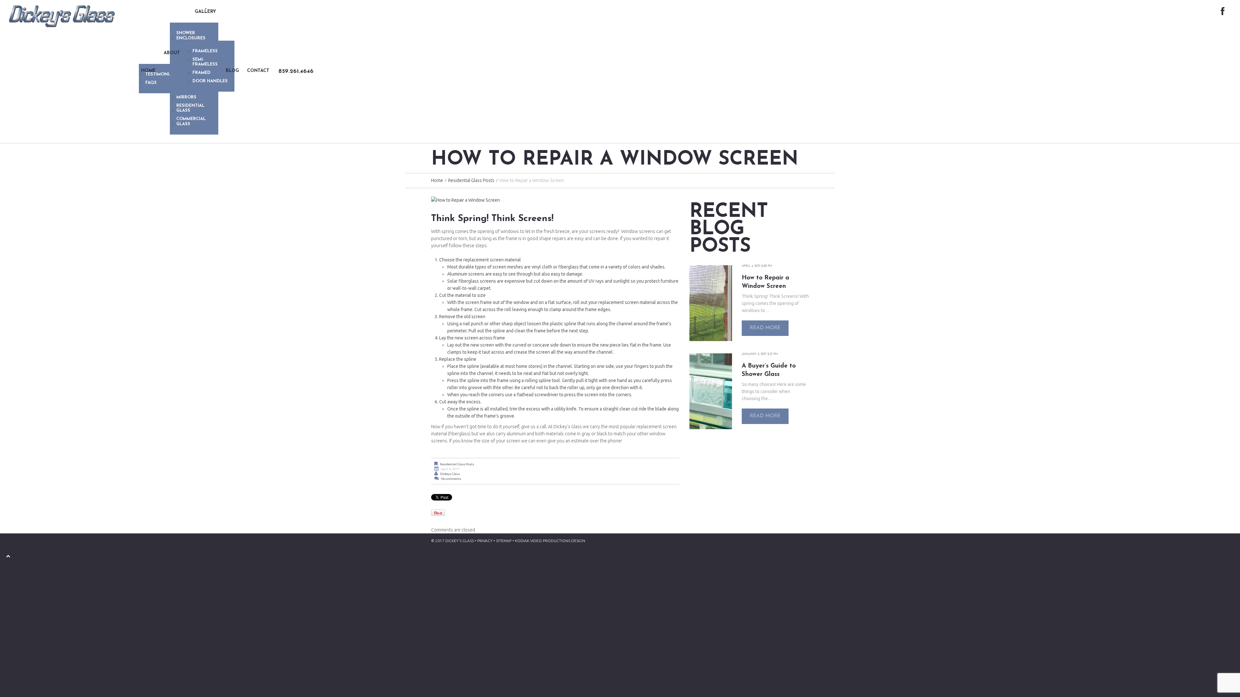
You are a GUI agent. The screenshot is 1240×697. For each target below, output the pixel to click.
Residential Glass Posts (471, 180)
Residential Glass (190, 108)
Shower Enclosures (190, 35)
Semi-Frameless (205, 62)
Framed (201, 73)
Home (437, 180)
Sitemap (504, 541)
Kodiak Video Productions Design (550, 541)
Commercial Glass (191, 121)
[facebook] (1222, 11)
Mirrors (186, 97)
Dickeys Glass (450, 474)
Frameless (205, 51)
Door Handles (210, 81)
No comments (451, 478)
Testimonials (161, 74)
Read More (765, 328)
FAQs (151, 83)
